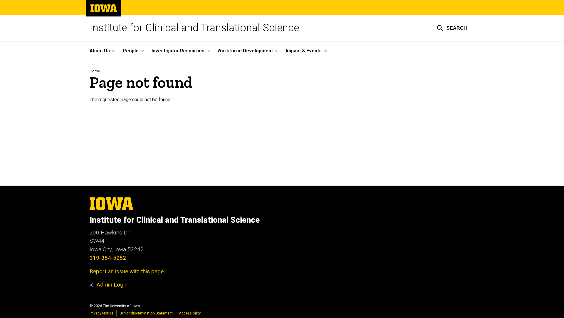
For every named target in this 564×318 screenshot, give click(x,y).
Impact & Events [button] (304, 51)
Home (95, 71)
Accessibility (190, 313)
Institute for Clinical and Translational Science (194, 28)
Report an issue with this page (127, 271)
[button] (451, 28)
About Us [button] (100, 51)
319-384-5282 (108, 257)
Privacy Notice (101, 313)
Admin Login (111, 284)
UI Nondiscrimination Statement (146, 313)
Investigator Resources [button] (178, 51)
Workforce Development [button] (245, 51)
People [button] (131, 51)
